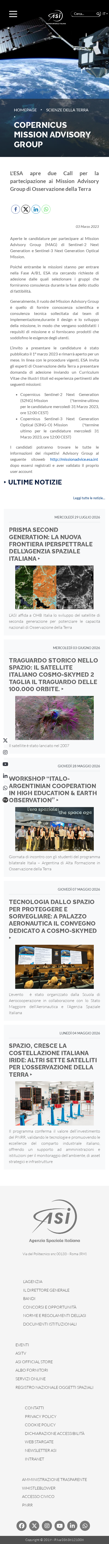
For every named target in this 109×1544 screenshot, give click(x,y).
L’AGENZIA (32, 1281)
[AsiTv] (5, 800)
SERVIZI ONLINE (30, 1378)
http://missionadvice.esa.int (74, 459)
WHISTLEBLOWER (39, 1488)
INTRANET (34, 1458)
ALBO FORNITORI (31, 1370)
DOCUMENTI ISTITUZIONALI (50, 1324)
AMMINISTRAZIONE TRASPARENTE (54, 1479)
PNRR (27, 1505)
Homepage (25, 109)
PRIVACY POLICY (41, 1416)
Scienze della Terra (67, 109)
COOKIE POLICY (40, 1424)
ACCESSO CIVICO (38, 1496)
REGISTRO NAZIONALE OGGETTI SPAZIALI (54, 1387)
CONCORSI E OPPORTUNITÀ (49, 1307)
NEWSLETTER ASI (41, 1450)
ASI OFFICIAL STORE (34, 1361)
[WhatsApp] (5, 788)
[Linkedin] (72, 1526)
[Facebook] (21, 1526)
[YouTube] (5, 764)
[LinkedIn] (5, 776)
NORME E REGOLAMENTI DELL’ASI (54, 1315)
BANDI (29, 1298)
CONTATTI (34, 1407)
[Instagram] (5, 752)
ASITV (20, 1353)
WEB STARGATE (39, 1441)
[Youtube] (60, 1526)
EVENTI (22, 1344)
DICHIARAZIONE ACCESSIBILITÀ (54, 1433)
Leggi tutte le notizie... (89, 498)
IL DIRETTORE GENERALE (46, 1290)
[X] (5, 740)
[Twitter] (34, 1526)
